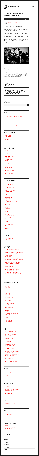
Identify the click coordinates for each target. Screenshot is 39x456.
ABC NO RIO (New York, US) (10, 337)
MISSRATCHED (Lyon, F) (10, 266)
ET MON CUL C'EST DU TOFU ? (11, 201)
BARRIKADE (7, 287)
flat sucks (22, 70)
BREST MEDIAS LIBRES (9, 289)
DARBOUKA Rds (8, 197)
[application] (16, 19)
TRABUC (6, 225)
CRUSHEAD (7, 153)
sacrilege (24, 75)
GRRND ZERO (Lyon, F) (9, 345)
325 (5, 284)
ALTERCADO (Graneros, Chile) (11, 250)
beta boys (22, 69)
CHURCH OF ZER (8, 152)
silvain (6, 69)
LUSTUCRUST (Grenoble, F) (10, 427)
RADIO (17, 69)
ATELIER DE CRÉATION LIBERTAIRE (12, 193)
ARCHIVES (6, 445)
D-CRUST (7, 154)
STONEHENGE (8, 222)
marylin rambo (11, 73)
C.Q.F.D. (6, 290)
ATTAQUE (7, 286)
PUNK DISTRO (8, 217)
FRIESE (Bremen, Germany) (10, 344)
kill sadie (15, 72)
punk (16, 75)
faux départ (16, 70)
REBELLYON (7, 316)
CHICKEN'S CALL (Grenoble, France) (12, 253)
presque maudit (25, 74)
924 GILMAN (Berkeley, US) (10, 335)
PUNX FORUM (8, 140)
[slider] (27, 19)
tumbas (16, 76)
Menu (33, 6)
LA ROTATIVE (7, 306)
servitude (6, 76)
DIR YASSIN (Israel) (8, 256)
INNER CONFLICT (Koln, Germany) (12, 260)
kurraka (19, 72)
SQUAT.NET (7, 359)
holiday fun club (10, 72)
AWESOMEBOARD (8, 135)
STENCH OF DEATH (9, 167)
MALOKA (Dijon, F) (8, 428)
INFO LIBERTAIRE (8, 300)
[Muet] (25, 19)
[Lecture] (5, 19)
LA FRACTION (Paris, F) (9, 265)
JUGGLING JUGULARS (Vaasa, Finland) (12, 262)
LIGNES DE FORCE (9, 308)
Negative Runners (25, 73)
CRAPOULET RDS (8, 195)
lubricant (6, 73)
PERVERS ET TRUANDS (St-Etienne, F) (12, 270)
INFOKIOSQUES (8, 301)
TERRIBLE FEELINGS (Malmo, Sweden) (13, 275)
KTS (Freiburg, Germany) (10, 348)
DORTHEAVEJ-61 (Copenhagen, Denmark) (13, 340)
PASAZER (7, 214)
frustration (6, 71)
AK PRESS (7, 413)
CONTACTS (6, 447)
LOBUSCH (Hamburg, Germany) (11, 357)
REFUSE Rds (7, 218)
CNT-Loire (7, 387)
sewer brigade (12, 76)
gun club (20, 71)
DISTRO (6, 440)
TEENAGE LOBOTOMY (9, 170)
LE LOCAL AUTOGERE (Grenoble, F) (12, 354)
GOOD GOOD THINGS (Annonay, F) (12, 258)
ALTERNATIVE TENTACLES (10, 190)
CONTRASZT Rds (8, 194)
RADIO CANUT (8, 373)
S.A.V (6, 376)
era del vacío (6, 70)
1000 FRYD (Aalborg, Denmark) (11, 332)
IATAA (6, 296)
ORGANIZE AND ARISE (9, 139)
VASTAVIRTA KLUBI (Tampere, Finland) (12, 361)
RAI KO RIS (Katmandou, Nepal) (11, 272)
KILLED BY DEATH (8, 162)
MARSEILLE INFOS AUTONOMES (11, 313)
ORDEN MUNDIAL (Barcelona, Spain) (12, 269)
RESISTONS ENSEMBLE (10, 318)
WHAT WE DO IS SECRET (10, 173)
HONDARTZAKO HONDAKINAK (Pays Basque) (14, 259)
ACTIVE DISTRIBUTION (9, 187)
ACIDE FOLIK (7, 186)
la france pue (14, 6)
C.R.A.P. (6, 150)
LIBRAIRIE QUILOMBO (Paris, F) (11, 355)
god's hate (17, 71)
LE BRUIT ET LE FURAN (9, 138)
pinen (20, 74)
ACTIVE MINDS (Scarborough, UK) (12, 249)
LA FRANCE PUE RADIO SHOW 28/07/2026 (13, 116)
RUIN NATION (8, 220)
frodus (25, 70)
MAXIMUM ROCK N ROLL (10, 238)
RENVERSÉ (7, 317)
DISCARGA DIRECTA (9, 159)
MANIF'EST (7, 311)
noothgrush (6, 74)
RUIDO (6, 166)
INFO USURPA (8, 136)
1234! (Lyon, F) (7, 425)
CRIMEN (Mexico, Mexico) (10, 255)
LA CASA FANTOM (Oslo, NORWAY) (12, 263)
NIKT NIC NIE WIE (8, 212)
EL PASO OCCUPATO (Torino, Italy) (12, 342)
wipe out (19, 76)
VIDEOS (6, 442)
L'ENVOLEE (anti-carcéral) (10, 303)
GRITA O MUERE (8, 203)
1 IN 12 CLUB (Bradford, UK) (10, 331)
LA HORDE (7, 304)
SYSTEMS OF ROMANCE (10, 169)
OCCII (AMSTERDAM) (9, 358)
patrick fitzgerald (13, 74)
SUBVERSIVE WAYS (9, 224)
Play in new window (12, 22)
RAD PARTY (7, 239)
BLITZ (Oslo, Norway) (9, 338)
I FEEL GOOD (7, 204)
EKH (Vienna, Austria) (9, 341)
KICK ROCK (7, 208)
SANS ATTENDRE (8, 321)
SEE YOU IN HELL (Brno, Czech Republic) (13, 273)
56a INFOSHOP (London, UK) (10, 334)
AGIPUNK (7, 188)
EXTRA (5, 450)
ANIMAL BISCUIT (8, 191)
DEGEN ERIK (7, 157)
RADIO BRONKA (8, 372)
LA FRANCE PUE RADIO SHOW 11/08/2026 (13, 115)
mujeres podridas (18, 73)
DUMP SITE (7, 160)
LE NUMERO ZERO (9, 307)
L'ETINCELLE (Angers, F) (10, 349)
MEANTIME (7, 163)
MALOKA (6, 211)
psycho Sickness (12, 75)
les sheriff (23, 72)
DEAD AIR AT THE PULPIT (10, 156)
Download (18, 22)
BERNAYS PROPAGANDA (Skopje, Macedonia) (14, 252)
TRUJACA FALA (8, 228)
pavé (18, 74)
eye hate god (11, 70)
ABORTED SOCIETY (9, 184)
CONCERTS (7, 435)
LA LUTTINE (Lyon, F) (9, 352)
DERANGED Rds (8, 198)
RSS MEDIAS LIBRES (9, 320)
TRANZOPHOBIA (8, 227)
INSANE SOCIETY (8, 205)
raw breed (20, 75)
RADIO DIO (7, 375)
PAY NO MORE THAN (9, 164)
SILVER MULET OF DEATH (10, 403)
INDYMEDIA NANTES (9, 299)
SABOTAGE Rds (8, 221)
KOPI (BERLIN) (8, 347)
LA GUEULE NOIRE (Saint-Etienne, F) (12, 351)
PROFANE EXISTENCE (9, 215)
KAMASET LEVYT (8, 207)
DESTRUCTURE (8, 200)
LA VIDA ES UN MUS (9, 210)
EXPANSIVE (7, 294)
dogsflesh (26, 69)
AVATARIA (7, 386)
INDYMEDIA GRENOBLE (10, 297)
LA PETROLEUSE (8, 414)
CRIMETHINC (7, 293)
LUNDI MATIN (7, 310)
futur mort (11, 71)
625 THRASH (7, 183)
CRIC (6, 291)
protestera (6, 75)
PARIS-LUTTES (8, 314)
